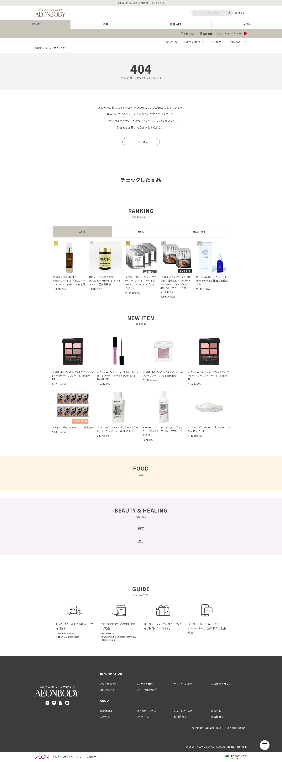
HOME (38, 47)
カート (241, 33)
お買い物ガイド (108, 684)
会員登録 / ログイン (222, 684)
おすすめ (240, 12)
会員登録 (208, 33)
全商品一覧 (171, 42)
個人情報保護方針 (237, 728)
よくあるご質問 (145, 684)
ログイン (224, 33)
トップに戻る (141, 142)
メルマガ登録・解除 (147, 689)
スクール (141, 716)
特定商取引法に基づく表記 (206, 728)
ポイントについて (183, 711)
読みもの (216, 711)
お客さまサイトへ (64, 756)
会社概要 (216, 42)
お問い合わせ (107, 689)
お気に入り (189, 33)
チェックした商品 (183, 684)
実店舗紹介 (237, 42)
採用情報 (179, 716)
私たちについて (192, 42)
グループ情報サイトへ (91, 756)
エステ (103, 716)
